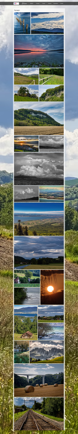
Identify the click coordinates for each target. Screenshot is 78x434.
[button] (50, 3)
